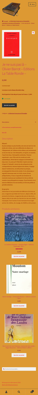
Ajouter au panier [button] (19, 256)
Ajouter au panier (9, 105)
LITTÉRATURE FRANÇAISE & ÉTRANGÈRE (19, 21)
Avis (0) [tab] (4, 132)
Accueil (6, 21)
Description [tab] (5, 122)
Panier (29, 390)
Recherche (19, 392)
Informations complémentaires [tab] (11, 127)
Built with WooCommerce (10, 385)
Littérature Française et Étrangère (11, 23)
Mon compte (6, 392)
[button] (33, 32)
